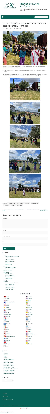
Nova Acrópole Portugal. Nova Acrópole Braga (13, 205)
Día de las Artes (8, 264)
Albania (7, 296)
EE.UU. (7, 312)
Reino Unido (30, 333)
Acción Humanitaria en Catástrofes (12, 283)
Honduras (30, 319)
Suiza (29, 340)
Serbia (29, 338)
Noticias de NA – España (8, 364)
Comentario (5, 218)
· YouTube (5, 357)
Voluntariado (6, 281)
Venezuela (30, 343)
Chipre (7, 307)
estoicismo (27, 203)
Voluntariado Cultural (9, 286)
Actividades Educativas (9, 261)
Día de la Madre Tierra (9, 284)
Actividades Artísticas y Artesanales (12, 256)
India (29, 321)
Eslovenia (8, 316)
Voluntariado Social (9, 289)
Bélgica (29, 303)
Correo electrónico (7, 236)
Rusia (7, 338)
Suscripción (5, 393)
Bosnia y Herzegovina (10, 302)
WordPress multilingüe (4, 412)
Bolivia (29, 300)
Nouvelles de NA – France (9, 367)
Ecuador (29, 312)
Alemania (30, 296)
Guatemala (8, 319)
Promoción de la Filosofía (10, 269)
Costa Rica (30, 309)
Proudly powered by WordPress (8, 405)
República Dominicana (32, 334)
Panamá (29, 329)
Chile (29, 305)
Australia (30, 298)
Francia (7, 318)
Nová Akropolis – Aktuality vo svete (10, 368)
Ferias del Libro (8, 273)
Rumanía (30, 336)
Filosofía (5, 266)
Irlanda (7, 326)
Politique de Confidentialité (8, 399)
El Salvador (8, 314)
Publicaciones (6, 272)
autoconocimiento (11, 203)
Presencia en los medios (10, 276)
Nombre (4, 230)
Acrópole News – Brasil (8, 361)
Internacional (8, 323)
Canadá (7, 305)
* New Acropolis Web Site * (9, 359)
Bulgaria (8, 303)
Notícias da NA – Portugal (8, 362)
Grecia (29, 318)
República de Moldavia (10, 336)
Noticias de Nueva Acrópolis (29, 5)
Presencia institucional (8, 270)
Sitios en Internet (8, 278)
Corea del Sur (8, 309)
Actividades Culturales (21, 28)
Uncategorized (6, 280)
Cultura (5, 255)
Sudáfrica (8, 340)
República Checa (9, 334)
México (7, 329)
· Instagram (6, 354)
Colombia (30, 307)
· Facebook (6, 353)
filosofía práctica (34, 203)
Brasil (29, 302)
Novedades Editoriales (9, 275)
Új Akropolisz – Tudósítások (9, 370)
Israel (29, 326)
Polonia (29, 331)
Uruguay (7, 343)
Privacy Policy (5, 396)
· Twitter (5, 356)
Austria (7, 300)
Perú (7, 331)
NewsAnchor (20, 405)
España (29, 316)
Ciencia (6, 262)
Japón (29, 327)
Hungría (7, 321)
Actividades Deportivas (9, 259)
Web (3, 242)
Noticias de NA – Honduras (9, 365)
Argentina (8, 298)
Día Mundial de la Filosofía (10, 267)
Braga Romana (20, 203)
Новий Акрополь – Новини (9, 371)
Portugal (13, 28)
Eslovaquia (30, 314)
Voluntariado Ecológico (9, 287)
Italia (7, 327)
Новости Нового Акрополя (9, 373)
